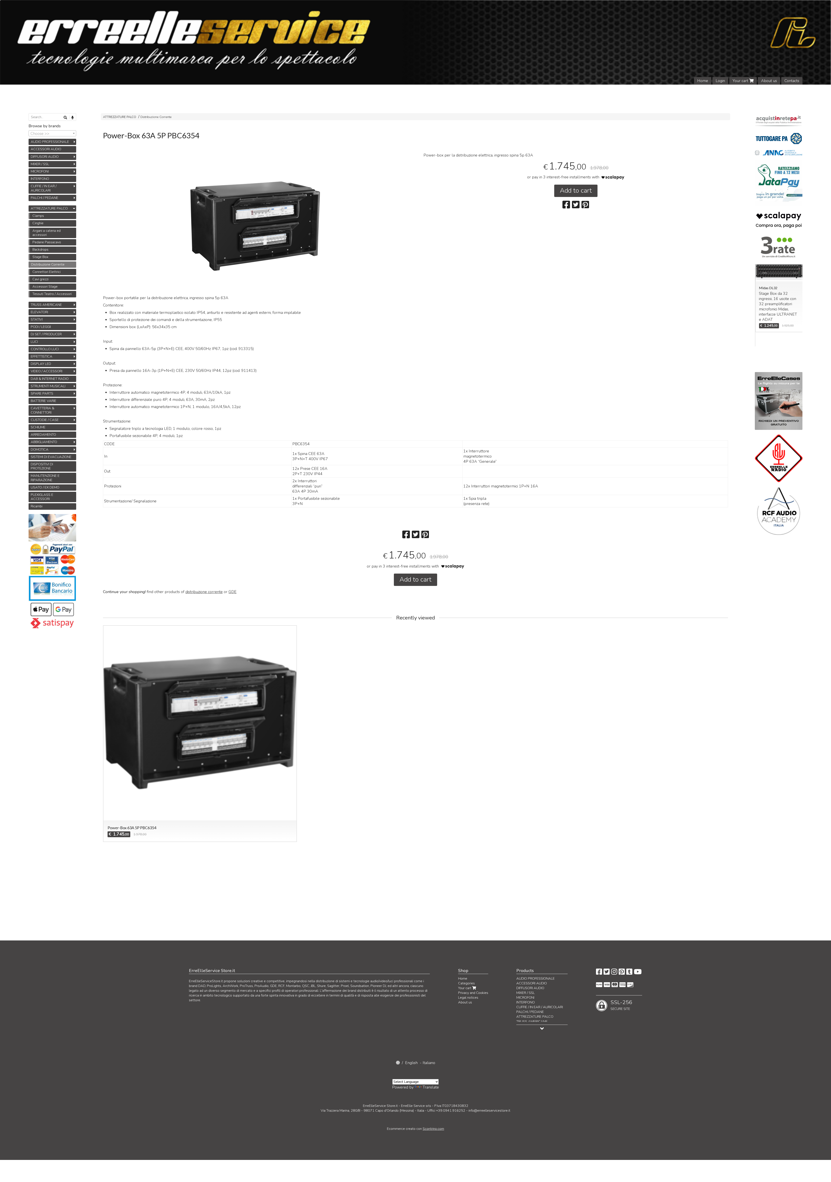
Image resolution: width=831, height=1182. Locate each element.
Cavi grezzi (40, 279)
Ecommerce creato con (415, 1128)
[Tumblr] (629, 973)
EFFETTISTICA (41, 356)
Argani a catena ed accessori (46, 232)
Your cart (741, 80)
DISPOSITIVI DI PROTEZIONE (42, 466)
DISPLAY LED (41, 363)
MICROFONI (40, 171)
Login (720, 80)
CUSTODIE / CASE (45, 420)
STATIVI (37, 319)
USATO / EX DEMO (45, 487)
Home (702, 80)
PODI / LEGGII (41, 326)
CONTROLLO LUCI (45, 349)
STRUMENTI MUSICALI (48, 386)
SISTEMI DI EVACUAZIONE (51, 457)
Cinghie (37, 223)
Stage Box (40, 257)
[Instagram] (614, 973)
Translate (431, 1087)
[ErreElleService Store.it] (415, 42)
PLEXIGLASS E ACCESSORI (42, 496)
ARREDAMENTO (43, 434)
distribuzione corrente (204, 591)
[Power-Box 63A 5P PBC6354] (255, 226)
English (411, 1062)
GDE (233, 591)
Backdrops (40, 249)
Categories (466, 983)
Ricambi (36, 506)
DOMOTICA (39, 449)
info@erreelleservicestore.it (489, 1110)
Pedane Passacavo (46, 242)
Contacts (791, 80)
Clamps (38, 215)
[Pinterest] (622, 973)
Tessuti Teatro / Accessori (52, 294)
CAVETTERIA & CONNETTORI (42, 410)
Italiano (429, 1062)
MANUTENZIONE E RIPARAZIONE (45, 477)
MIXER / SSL (40, 164)
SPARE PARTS (42, 393)
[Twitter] (607, 973)
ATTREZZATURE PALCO (119, 117)
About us (769, 80)
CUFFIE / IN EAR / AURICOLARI (43, 188)
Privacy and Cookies (473, 992)
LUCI (34, 341)
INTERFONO (40, 178)
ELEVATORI (39, 312)
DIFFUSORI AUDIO (45, 156)
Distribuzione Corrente (156, 117)
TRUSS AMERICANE (46, 304)
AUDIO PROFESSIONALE (50, 141)
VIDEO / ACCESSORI (46, 371)
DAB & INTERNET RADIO (50, 378)
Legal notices (468, 997)
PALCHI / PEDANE (44, 197)
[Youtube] (638, 973)
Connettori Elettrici (46, 271)
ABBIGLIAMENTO (44, 442)
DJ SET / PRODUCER (46, 334)
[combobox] (52, 133)
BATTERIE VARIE (43, 400)
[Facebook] (599, 973)
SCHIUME (38, 427)
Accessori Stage (45, 286)
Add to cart (576, 190)
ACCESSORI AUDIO (46, 149)
